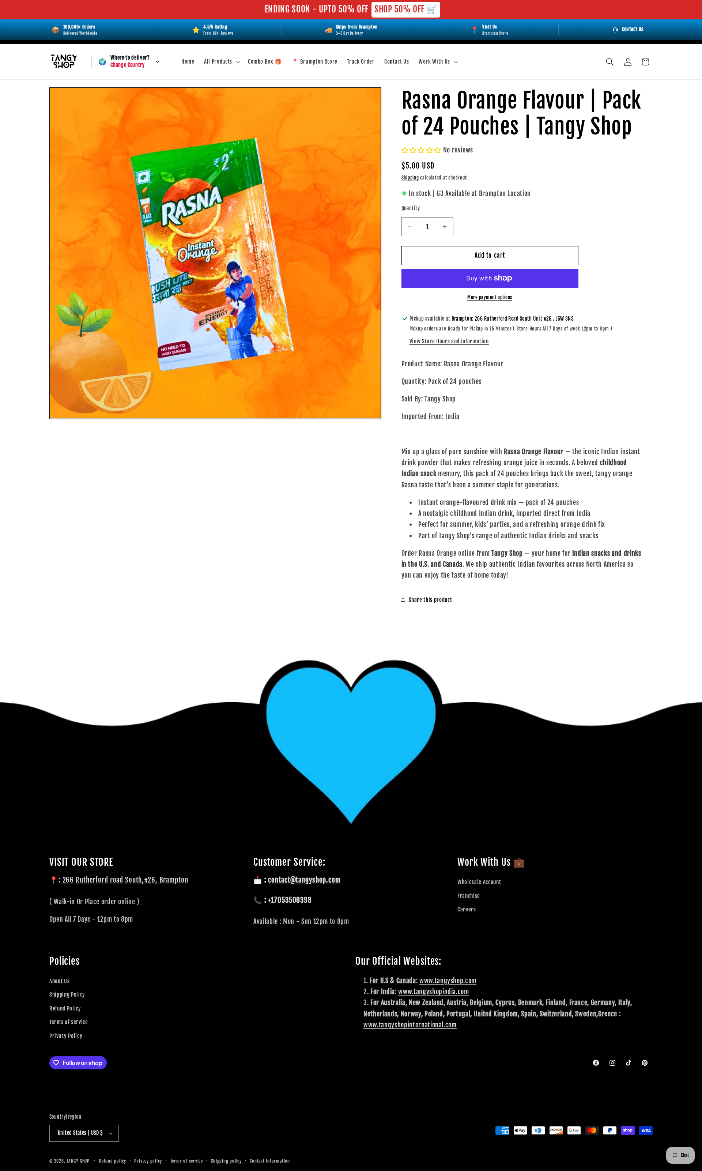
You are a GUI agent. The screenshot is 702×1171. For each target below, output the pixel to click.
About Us (59, 981)
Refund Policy (65, 1008)
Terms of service (186, 1161)
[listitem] (489, 29)
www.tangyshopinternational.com (410, 1025)
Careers (466, 909)
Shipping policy (226, 1161)
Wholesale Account (479, 881)
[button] (221, 61)
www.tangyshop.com (447, 981)
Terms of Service (68, 1021)
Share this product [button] (430, 599)
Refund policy (112, 1161)
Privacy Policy (65, 1035)
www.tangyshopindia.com (433, 991)
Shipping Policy (67, 994)
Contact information (270, 1161)
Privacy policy (148, 1161)
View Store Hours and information (449, 341)
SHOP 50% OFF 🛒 (405, 9)
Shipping (410, 177)
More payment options (489, 297)
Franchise (468, 895)
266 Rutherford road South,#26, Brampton (124, 880)
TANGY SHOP (78, 1161)
